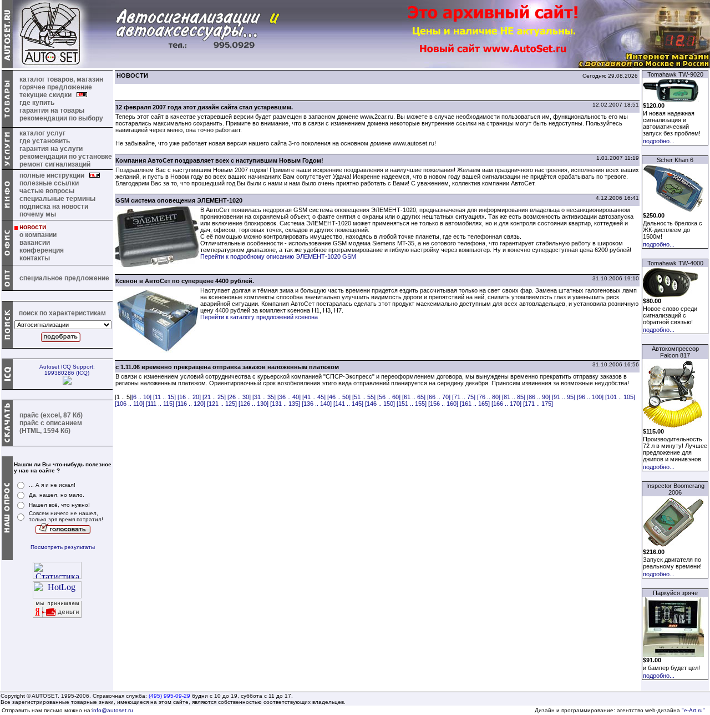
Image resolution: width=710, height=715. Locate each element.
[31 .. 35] (264, 397)
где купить (36, 103)
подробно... (658, 141)
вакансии (34, 242)
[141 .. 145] (348, 403)
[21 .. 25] (214, 397)
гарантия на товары (51, 110)
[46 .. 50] (339, 397)
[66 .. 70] (438, 397)
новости (32, 227)
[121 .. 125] (222, 403)
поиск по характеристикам (62, 313)
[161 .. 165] (475, 403)
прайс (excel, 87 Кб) (51, 415)
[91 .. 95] (563, 397)
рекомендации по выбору (61, 118)
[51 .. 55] (364, 397)
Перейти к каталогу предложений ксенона (259, 317)
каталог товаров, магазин (61, 79)
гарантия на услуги (51, 149)
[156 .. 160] (443, 403)
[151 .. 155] (412, 403)
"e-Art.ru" (693, 710)
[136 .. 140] (317, 403)
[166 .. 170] (506, 403)
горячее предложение (55, 87)
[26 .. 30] (239, 397)
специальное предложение (64, 278)
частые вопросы (46, 191)
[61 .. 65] (413, 397)
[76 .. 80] (488, 397)
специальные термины (57, 199)
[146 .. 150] (380, 403)
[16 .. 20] (189, 397)
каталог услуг (42, 133)
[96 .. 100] (590, 397)
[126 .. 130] (253, 403)
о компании (38, 235)
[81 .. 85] (513, 397)
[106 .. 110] (129, 403)
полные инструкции (54, 175)
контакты (34, 258)
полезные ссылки (49, 183)
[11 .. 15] (164, 397)
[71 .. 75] (463, 397)
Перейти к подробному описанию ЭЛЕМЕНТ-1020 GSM (278, 256)
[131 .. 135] (285, 403)
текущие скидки (48, 95)
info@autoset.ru (112, 710)
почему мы (37, 214)
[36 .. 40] (289, 397)
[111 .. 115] (160, 403)
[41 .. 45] (314, 397)
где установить (44, 141)
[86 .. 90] (538, 397)
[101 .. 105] (620, 397)
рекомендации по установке (65, 156)
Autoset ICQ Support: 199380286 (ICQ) (67, 370)
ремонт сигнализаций (54, 164)
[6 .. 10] (141, 397)
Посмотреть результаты (63, 547)
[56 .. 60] (388, 397)
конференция (41, 250)
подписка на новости (53, 206)
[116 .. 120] (190, 403)
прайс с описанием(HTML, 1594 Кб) (50, 427)
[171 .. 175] (538, 403)
